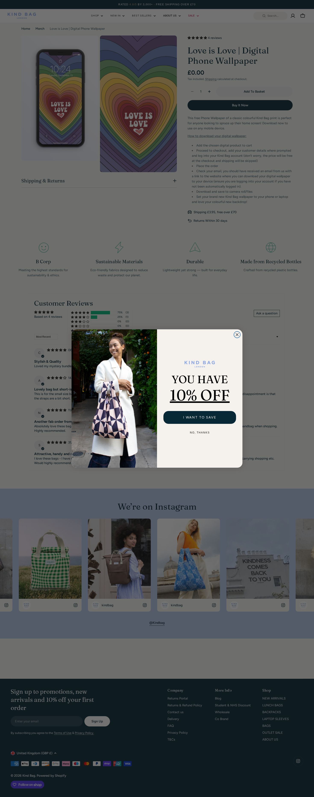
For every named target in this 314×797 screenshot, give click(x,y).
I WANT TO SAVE (199, 417)
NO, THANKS (200, 432)
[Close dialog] (237, 334)
